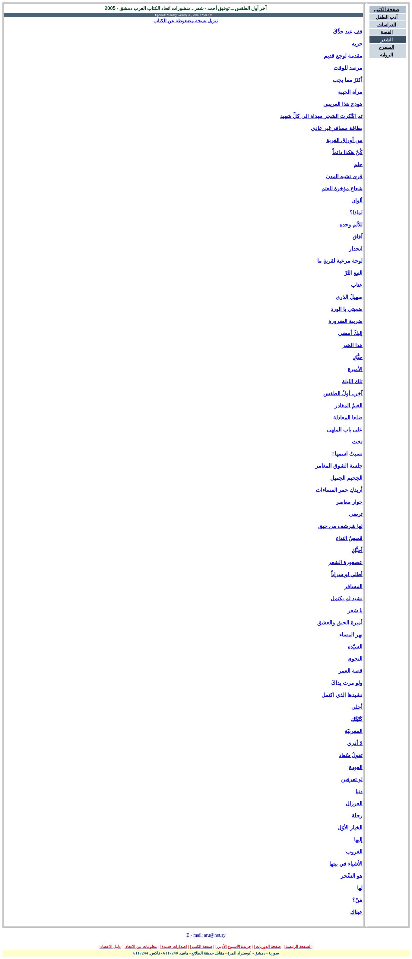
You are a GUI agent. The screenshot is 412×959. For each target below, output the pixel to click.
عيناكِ (356, 912)
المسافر (353, 586)
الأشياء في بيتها (346, 864)
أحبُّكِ (357, 550)
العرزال (354, 803)
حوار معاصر (349, 502)
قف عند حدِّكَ (348, 32)
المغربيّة (354, 731)
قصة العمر (351, 671)
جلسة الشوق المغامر (339, 466)
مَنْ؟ (357, 900)
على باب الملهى (345, 430)
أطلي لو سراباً (347, 574)
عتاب (357, 285)
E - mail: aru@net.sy (206, 935)
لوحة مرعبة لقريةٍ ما (340, 261)
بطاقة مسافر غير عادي (337, 128)
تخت (357, 442)
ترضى (356, 514)
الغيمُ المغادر (349, 405)
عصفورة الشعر (345, 562)
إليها (358, 840)
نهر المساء (351, 635)
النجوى (355, 659)
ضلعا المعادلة (348, 418)
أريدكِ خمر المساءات (339, 490)
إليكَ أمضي (350, 333)
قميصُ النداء (349, 538)
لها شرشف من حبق (340, 526)
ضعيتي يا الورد (347, 309)
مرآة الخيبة (350, 92)
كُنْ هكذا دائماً (347, 152)
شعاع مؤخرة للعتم (342, 188)
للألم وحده (351, 225)
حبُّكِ (358, 357)
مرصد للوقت (348, 68)
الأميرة (355, 369)
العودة (356, 767)
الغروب (354, 852)
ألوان (357, 200)
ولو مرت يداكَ (347, 683)
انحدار (356, 249)
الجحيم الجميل (346, 478)
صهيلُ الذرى (349, 297)
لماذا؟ (356, 213)
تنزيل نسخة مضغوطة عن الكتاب (186, 20)
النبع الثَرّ (353, 273)
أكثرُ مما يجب (348, 80)
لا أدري (355, 743)
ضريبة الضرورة (345, 321)
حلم (358, 164)
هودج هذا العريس (343, 104)
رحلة (357, 815)
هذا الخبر (353, 345)
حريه (357, 44)
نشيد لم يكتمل (347, 598)
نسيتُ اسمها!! (347, 454)
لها (360, 888)
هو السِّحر (352, 876)
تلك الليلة (352, 381)
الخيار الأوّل (350, 828)
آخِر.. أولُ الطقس (343, 393)
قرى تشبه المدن (344, 176)
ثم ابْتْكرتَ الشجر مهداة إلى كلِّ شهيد (321, 116)
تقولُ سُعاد (351, 755)
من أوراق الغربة (344, 140)
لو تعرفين (352, 779)
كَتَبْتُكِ (357, 719)
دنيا (359, 791)
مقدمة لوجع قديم (343, 56)
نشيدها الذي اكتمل (342, 695)
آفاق (358, 237)
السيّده (355, 647)
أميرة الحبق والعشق (340, 623)
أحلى (357, 707)
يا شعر (355, 610)
